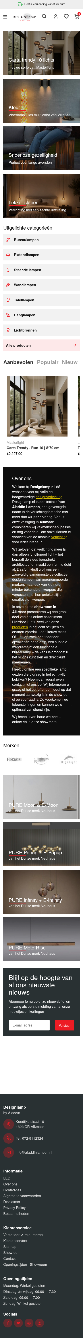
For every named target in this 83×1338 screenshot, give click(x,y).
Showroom (11, 1252)
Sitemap (9, 1246)
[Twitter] (18, 1323)
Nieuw (70, 362)
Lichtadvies (12, 1189)
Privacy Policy (14, 1207)
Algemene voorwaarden (22, 1195)
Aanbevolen (18, 362)
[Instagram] (39, 1323)
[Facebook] (8, 1323)
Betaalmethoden (16, 1213)
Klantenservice (15, 1240)
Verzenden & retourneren (23, 1234)
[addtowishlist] (66, 16)
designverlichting (49, 496)
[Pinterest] (29, 1323)
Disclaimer (11, 1201)
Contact (9, 1258)
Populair (47, 362)
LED (6, 1178)
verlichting (59, 536)
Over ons (10, 1184)
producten (20, 626)
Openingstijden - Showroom (25, 1264)
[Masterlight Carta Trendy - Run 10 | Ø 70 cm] (37, 406)
